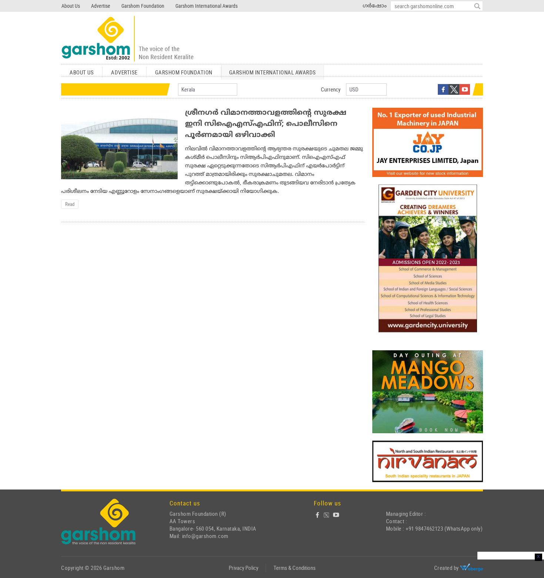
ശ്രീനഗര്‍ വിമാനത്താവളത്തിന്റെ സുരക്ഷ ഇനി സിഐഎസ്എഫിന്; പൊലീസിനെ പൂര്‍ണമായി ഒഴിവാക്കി (265, 124)
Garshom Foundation (142, 5)
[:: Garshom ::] (127, 39)
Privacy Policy (243, 567)
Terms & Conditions (294, 567)
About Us (70, 5)
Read (69, 204)
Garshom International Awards (206, 5)
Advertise (100, 5)
